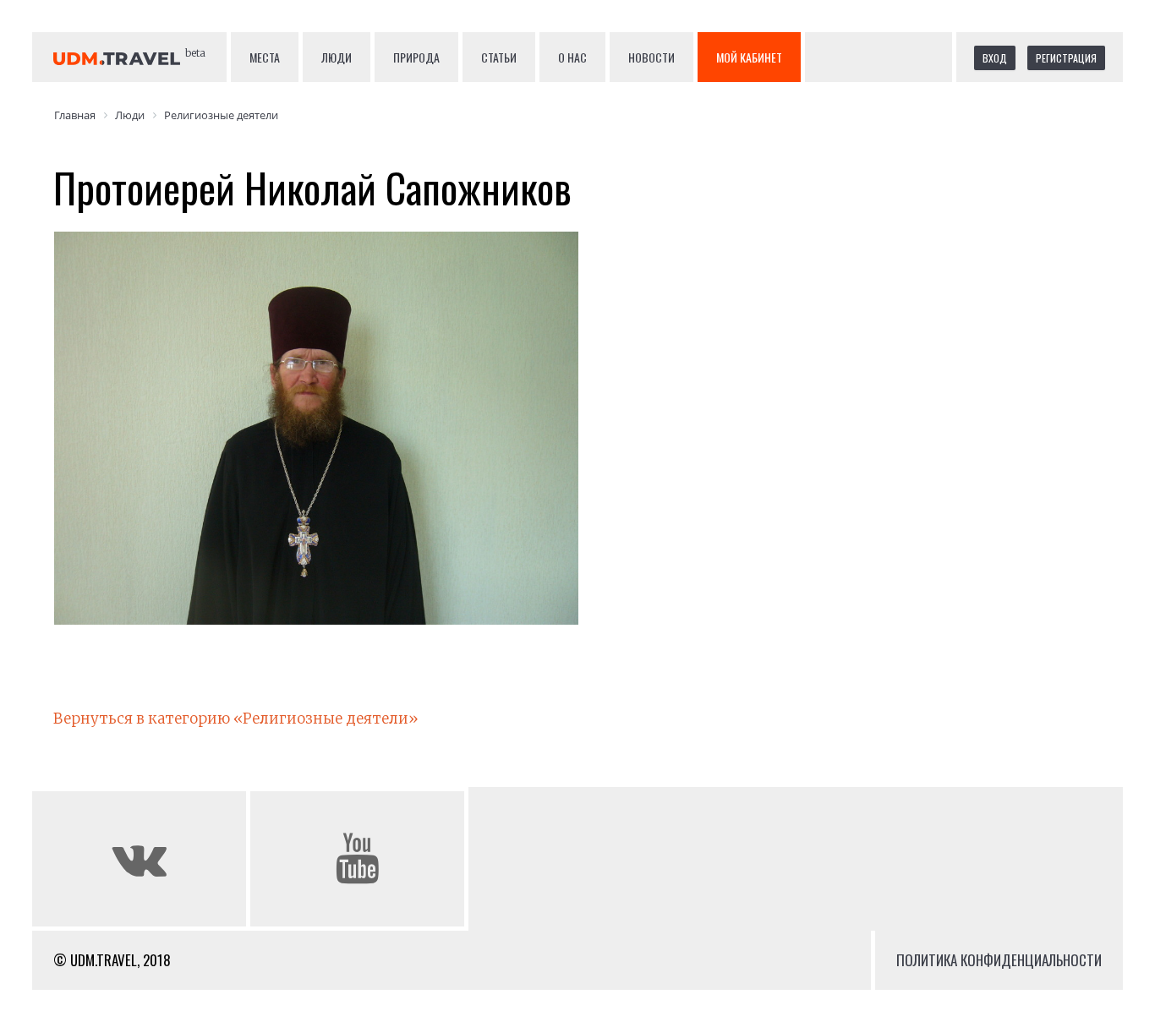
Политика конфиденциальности (999, 959)
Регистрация (1066, 58)
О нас (572, 57)
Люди (336, 57)
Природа (416, 57)
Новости (651, 57)
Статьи (499, 57)
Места (264, 57)
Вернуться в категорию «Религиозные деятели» (236, 718)
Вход (995, 58)
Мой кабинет (749, 57)
